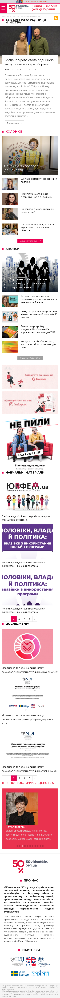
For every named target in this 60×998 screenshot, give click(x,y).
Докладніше (13, 123)
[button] (17, 846)
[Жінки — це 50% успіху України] (18, 8)
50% (7, 69)
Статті (32, 69)
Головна (5, 16)
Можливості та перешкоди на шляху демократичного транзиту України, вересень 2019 (27, 719)
